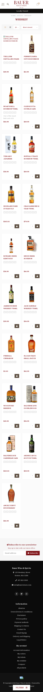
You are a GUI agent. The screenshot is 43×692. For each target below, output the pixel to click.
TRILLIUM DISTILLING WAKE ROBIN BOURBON (11, 59)
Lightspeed (13, 686)
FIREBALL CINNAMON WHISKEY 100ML (10, 358)
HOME (13, 15)
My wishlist (21, 661)
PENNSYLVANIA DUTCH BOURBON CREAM (31, 59)
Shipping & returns (21, 626)
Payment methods (21, 622)
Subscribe (34, 553)
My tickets (21, 657)
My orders (21, 654)
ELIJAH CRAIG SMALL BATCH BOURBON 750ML (31, 358)
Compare (21, 664)
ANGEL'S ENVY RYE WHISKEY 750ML (9, 508)
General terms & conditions (21, 612)
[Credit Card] (21, 677)
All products (21, 668)
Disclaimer (21, 615)
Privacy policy (21, 619)
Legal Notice (21, 640)
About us (21, 608)
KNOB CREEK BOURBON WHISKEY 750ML (31, 258)
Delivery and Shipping (21, 636)
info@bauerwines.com (22, 585)
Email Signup (21, 633)
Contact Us (21, 629)
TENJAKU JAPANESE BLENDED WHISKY (11, 158)
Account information (21, 650)
